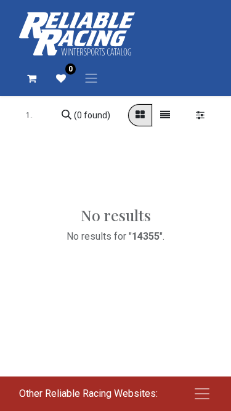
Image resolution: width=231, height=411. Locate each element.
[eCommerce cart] (31, 78)
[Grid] (140, 115)
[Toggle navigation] (91, 78)
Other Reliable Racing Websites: (88, 393)
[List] (165, 115)
